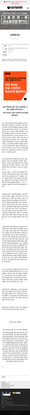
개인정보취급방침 (5, 384)
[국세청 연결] (16, 393)
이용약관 (3, 382)
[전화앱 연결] (3, 393)
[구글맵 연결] (10, 393)
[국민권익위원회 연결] (6, 394)
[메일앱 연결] (6, 393)
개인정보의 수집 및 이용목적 (7, 385)
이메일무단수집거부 (5, 387)
